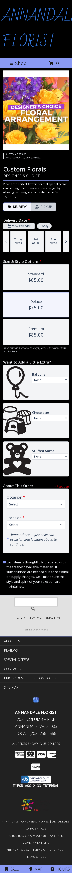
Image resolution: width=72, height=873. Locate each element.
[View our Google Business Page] (36, 701)
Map (37, 869)
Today (44, 226)
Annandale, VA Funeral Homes (25, 821)
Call (13, 869)
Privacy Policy (17, 849)
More (9, 197)
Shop (20, 63)
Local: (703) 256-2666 (36, 733)
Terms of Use (36, 857)
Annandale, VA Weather (27, 835)
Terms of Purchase (48, 849)
